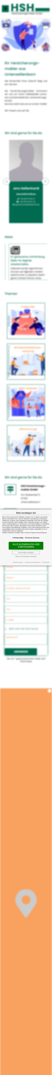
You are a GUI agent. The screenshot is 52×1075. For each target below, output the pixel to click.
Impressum (46, 562)
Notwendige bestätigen (26, 552)
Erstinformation (18, 562)
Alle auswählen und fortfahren (26, 545)
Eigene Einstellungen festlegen (26, 556)
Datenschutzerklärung (32, 562)
